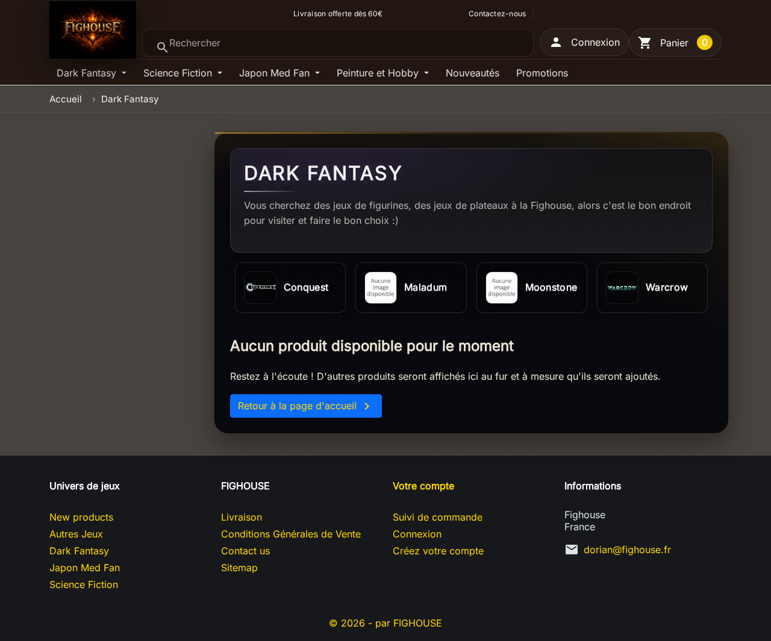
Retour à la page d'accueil (306, 406)
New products (81, 517)
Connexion (417, 534)
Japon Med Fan (276, 73)
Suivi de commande (437, 517)
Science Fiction (179, 73)
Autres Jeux (76, 534)
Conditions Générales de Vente (291, 534)
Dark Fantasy (88, 73)
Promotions (542, 73)
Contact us (245, 551)
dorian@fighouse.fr (627, 549)
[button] (584, 42)
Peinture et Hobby (379, 73)
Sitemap (239, 568)
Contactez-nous (497, 13)
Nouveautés (472, 73)
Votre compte (423, 486)
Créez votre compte (438, 551)
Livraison (241, 517)
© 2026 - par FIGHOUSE (385, 623)
